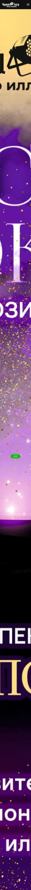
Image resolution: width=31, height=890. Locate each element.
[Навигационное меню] (28, 4)
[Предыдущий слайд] (0, 454)
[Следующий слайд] (30, 454)
